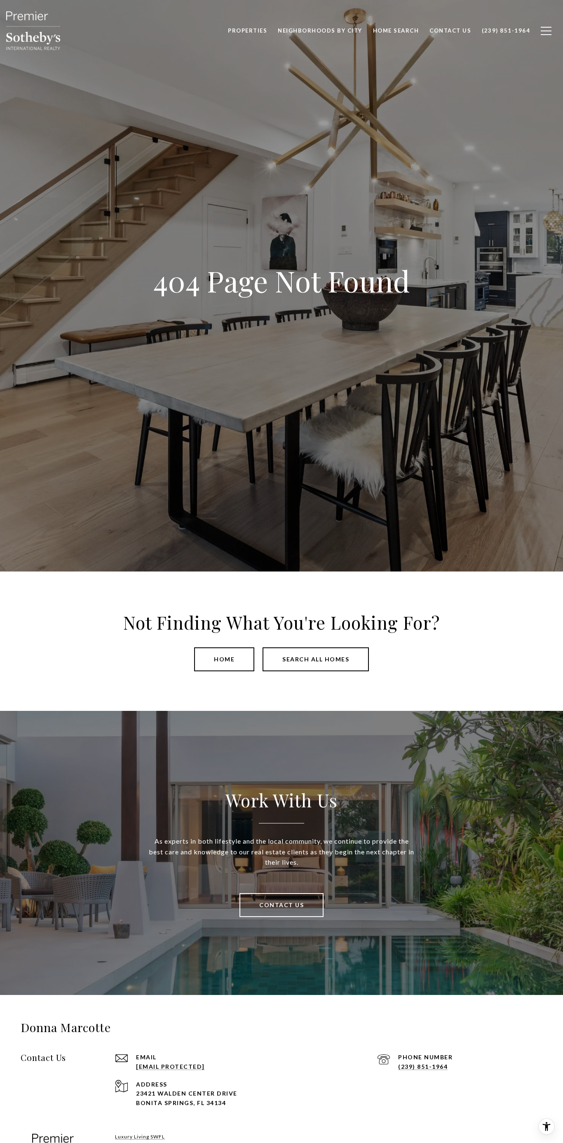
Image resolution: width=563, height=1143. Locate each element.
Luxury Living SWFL (140, 1137)
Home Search (396, 30)
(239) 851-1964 (423, 1066)
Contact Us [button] (281, 904)
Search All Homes (315, 659)
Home (224, 659)
